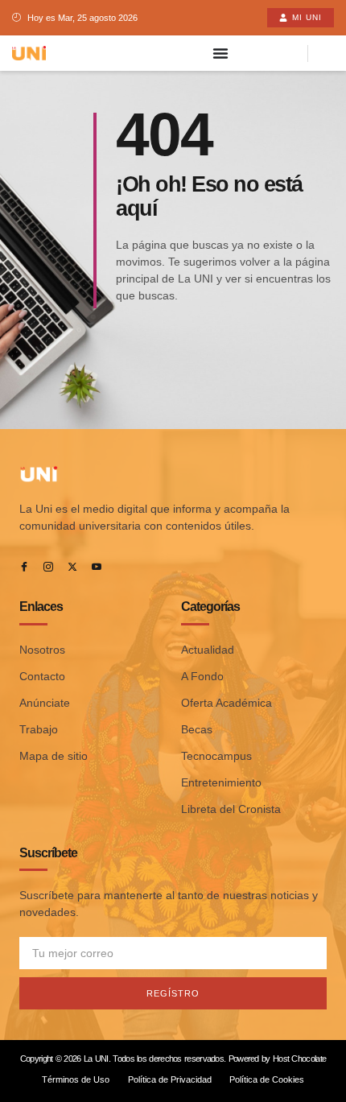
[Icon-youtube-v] (96, 567)
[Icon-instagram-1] (48, 567)
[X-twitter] (72, 567)
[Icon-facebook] (24, 567)
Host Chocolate (299, 1058)
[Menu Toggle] (220, 53)
